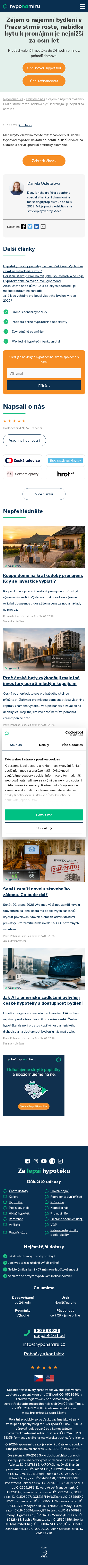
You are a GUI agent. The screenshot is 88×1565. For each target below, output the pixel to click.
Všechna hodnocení (24, 440)
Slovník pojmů (60, 1191)
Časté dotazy (18, 1191)
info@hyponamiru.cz (44, 1344)
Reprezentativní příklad (66, 1196)
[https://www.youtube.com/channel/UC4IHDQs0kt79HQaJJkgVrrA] (44, 1161)
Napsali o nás (35, 99)
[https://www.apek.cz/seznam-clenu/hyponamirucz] (44, 1552)
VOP (54, 1224)
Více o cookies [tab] (72, 744)
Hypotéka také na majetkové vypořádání (32, 281)
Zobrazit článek (44, 161)
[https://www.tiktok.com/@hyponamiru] (60, 1161)
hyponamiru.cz (13, 99)
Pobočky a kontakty (44, 1353)
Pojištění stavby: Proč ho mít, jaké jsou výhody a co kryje (43, 276)
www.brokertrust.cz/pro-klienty (44, 1412)
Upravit (41, 828)
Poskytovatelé (19, 1207)
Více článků (44, 494)
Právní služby (18, 1232)
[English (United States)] (50, 1378)
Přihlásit (44, 385)
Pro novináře (59, 1213)
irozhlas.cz (25, 125)
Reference (16, 1219)
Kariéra (13, 1196)
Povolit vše (44, 814)
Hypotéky (16, 1202)
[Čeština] (38, 1378)
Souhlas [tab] (16, 744)
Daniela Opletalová (43, 183)
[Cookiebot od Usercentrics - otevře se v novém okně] (65, 733)
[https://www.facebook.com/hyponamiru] (28, 1161)
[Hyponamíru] (21, 6)
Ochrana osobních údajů (67, 1219)
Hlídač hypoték (19, 1213)
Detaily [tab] (44, 744)
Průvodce (57, 1202)
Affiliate (14, 1224)
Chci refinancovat (44, 81)
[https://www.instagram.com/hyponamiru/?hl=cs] (36, 1161)
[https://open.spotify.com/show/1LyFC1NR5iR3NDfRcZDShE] (52, 1161)
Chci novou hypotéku (44, 68)
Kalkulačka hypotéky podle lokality (64, 1232)
